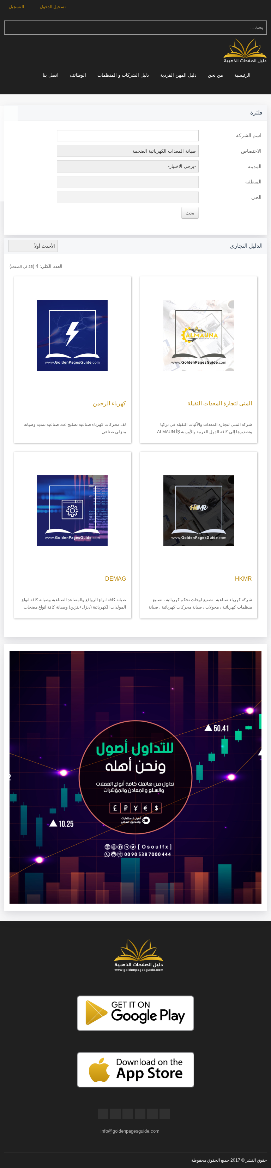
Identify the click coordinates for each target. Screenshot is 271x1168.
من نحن (215, 75)
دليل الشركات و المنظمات (123, 75)
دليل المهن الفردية (178, 75)
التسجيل (17, 6)
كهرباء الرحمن (109, 403)
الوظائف (78, 75)
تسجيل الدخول (53, 6)
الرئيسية (242, 75)
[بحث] (9, 27)
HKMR (243, 579)
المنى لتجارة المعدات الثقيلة (219, 403)
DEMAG (115, 579)
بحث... (256, 27)
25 (31, 267)
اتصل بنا (51, 75)
